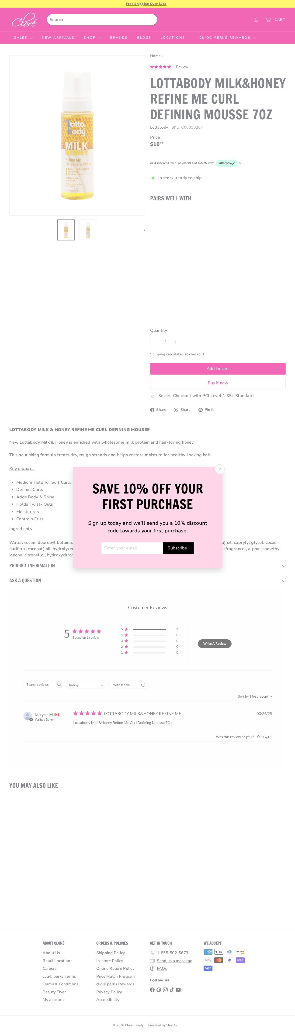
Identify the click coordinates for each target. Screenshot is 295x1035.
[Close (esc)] (220, 469)
